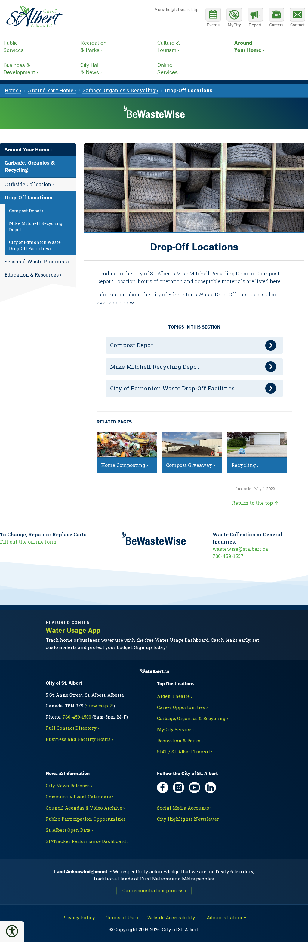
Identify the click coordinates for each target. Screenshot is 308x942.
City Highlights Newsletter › (189, 819)
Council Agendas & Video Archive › (85, 808)
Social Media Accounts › (184, 808)
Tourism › (168, 46)
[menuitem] (188, 90)
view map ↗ (99, 706)
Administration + (226, 917)
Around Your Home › (28, 149)
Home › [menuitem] (13, 90)
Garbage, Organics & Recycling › (30, 166)
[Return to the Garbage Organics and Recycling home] (154, 114)
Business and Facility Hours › (79, 739)
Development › (20, 68)
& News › (91, 68)
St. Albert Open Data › (69, 830)
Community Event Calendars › (79, 797)
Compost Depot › (26, 211)
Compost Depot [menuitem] (131, 345)
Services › (14, 46)
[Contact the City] (297, 18)
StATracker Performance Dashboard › (87, 841)
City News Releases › (69, 786)
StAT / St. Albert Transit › (184, 752)
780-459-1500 (77, 717)
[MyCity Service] (234, 18)
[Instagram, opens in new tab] (178, 787)
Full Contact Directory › (72, 728)
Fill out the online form (28, 541)
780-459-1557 (228, 556)
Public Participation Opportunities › (87, 819)
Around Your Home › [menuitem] (52, 90)
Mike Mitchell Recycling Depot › (35, 226)
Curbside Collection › (29, 184)
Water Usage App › (75, 630)
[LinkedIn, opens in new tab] (210, 787)
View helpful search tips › (179, 9)
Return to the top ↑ (255, 503)
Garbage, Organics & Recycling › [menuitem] (120, 90)
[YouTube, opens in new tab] (194, 787)
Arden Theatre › (174, 696)
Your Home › (249, 46)
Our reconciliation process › (154, 890)
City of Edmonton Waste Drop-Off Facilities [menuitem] (172, 388)
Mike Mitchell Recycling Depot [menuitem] (154, 366)
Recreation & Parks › (180, 741)
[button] (12, 931)
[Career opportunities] (276, 18)
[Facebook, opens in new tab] (162, 787)
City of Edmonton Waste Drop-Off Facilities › (35, 245)
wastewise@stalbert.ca (240, 549)
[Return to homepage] (35, 17)
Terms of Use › (122, 917)
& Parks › (93, 46)
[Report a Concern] (255, 18)
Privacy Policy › (79, 917)
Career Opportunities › (182, 707)
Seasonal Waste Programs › (37, 261)
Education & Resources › (33, 274)
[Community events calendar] (213, 18)
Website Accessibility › (172, 917)
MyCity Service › (175, 729)
